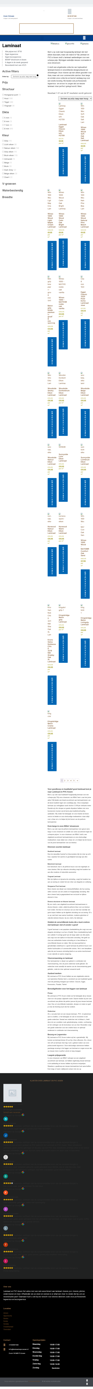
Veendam (7, 1329)
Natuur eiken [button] (11, 148)
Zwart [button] (8, 177)
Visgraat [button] (9, 106)
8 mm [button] (8, 128)
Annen (5, 1313)
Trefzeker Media (34, 1381)
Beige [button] (8, 162)
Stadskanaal (8, 1327)
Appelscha (7, 1316)
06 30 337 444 (71, 16)
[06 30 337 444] (69, 11)
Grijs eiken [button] (10, 152)
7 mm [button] (8, 125)
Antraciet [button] (9, 159)
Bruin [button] (8, 166)
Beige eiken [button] (10, 173)
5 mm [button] (8, 118)
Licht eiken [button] (10, 144)
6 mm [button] (8, 121)
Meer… (80, 86)
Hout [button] (8, 98)
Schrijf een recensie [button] (11, 1112)
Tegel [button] (8, 102)
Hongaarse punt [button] (12, 95)
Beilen (5, 1318)
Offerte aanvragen (63, 162)
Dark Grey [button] (10, 170)
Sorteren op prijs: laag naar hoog (24, 76)
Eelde (5, 1321)
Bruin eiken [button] (11, 155)
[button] (42, 38)
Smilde (6, 1324)
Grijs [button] (8, 141)
